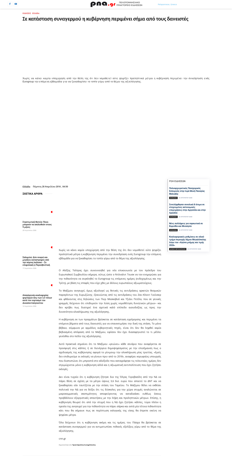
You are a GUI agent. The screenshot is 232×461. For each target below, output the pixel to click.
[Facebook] (10, 4)
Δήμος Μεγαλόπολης (178, 249)
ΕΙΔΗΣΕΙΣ (27, 13)
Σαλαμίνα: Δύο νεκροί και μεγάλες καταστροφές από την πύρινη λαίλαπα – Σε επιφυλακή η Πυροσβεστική (36, 261)
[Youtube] (16, 4)
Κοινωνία (173, 198)
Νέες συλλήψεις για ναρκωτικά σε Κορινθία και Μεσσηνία (186, 225)
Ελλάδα (35, 13)
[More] (106, 177)
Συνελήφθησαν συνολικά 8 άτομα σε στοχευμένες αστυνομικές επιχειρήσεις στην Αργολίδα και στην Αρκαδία (187, 208)
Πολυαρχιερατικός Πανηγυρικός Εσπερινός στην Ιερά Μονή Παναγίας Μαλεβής (187, 191)
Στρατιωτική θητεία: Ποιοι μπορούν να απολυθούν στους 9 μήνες (37, 224)
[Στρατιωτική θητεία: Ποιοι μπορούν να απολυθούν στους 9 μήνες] (37, 208)
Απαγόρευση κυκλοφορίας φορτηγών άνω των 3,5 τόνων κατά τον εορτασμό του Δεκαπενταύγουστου (37, 299)
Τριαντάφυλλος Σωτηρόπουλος (84, 445)
